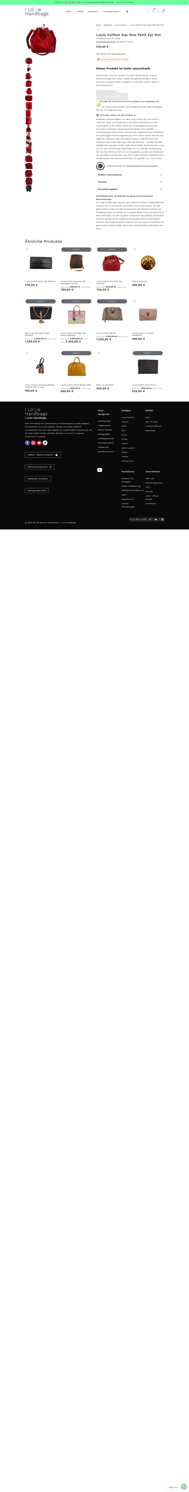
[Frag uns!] (184, 1487)
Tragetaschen (104, 425)
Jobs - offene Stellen (152, 497)
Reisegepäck (104, 434)
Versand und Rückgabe (128, 480)
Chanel (125, 422)
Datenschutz (128, 499)
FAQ (147, 487)
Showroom (92, 11)
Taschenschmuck (106, 452)
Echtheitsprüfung (110, 11)
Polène (125, 457)
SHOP (68, 11)
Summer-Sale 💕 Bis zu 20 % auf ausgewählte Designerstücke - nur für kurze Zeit (94, 2)
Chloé (124, 452)
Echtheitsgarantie (154, 483)
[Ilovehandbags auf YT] (39, 442)
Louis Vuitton (121, 25)
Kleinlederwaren (106, 443)
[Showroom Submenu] (99, 11)
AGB (124, 495)
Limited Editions (153, 426)
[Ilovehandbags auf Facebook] (27, 442)
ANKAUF (80, 11)
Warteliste (150, 430)
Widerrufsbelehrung (131, 486)
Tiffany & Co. (128, 461)
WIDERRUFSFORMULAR (133, 490)
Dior (124, 430)
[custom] (45, 442)
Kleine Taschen (105, 430)
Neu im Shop (152, 422)
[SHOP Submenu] (73, 11)
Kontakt (149, 491)
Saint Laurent (128, 448)
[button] (98, 30)
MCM (124, 426)
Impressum (151, 503)
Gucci (124, 435)
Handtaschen (104, 421)
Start (98, 25)
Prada (124, 439)
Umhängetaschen (106, 438)
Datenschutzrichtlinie (122, 101)
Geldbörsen (103, 447)
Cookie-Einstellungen (128, 505)
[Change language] (127, 12)
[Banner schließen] (185, 2)
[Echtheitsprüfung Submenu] (120, 11)
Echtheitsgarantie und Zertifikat (142, 166)
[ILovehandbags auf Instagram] (33, 442)
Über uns (150, 478)
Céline (125, 444)
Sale (148, 417)
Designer (108, 25)
